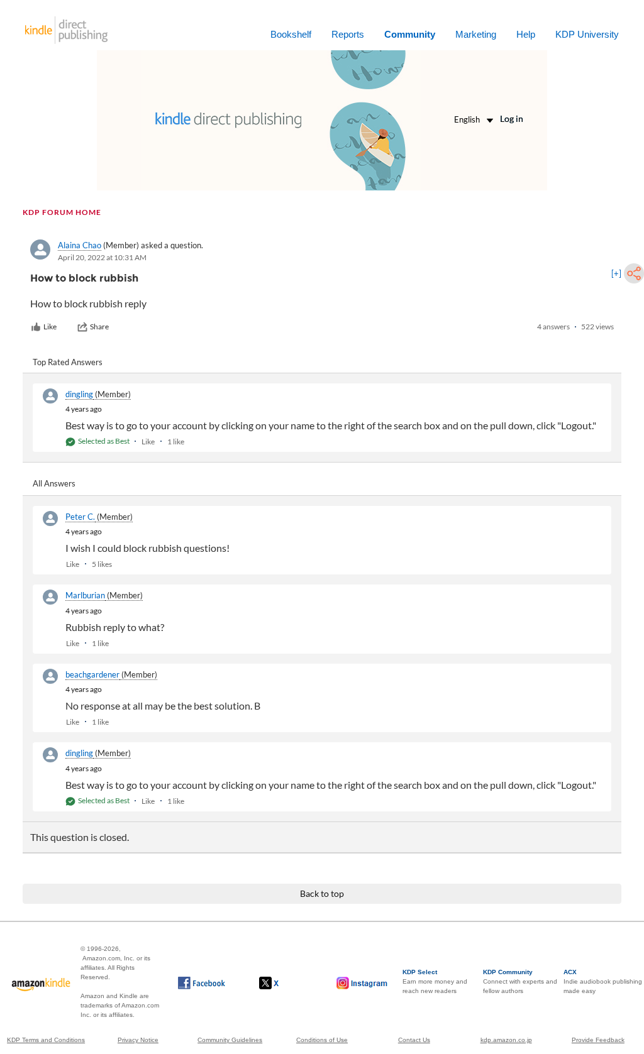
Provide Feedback (598, 1039)
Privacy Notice (138, 1039)
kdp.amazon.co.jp (506, 1039)
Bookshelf (290, 34)
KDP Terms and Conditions (46, 1039)
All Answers (54, 483)
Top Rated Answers (68, 362)
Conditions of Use (322, 1039)
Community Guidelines (229, 1039)
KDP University (587, 34)
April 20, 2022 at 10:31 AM (102, 257)
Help (525, 34)
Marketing (475, 34)
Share (99, 326)
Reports (347, 34)
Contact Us (414, 1039)
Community (409, 34)
